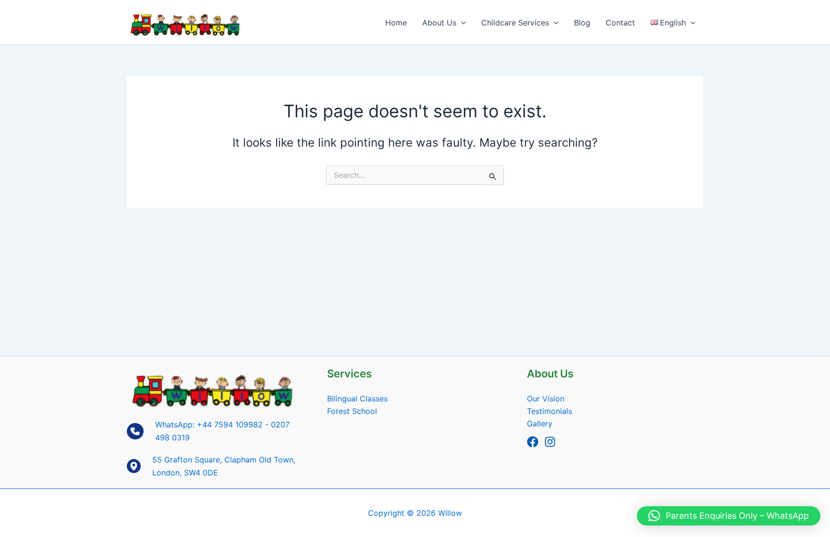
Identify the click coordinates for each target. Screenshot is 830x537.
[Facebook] (532, 442)
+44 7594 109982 (230, 424)
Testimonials (549, 411)
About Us (439, 22)
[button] (461, 22)
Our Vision (545, 398)
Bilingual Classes (357, 398)
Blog (582, 22)
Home (396, 22)
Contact (620, 22)
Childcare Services (515, 22)
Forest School (352, 411)
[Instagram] (550, 442)
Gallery (539, 423)
